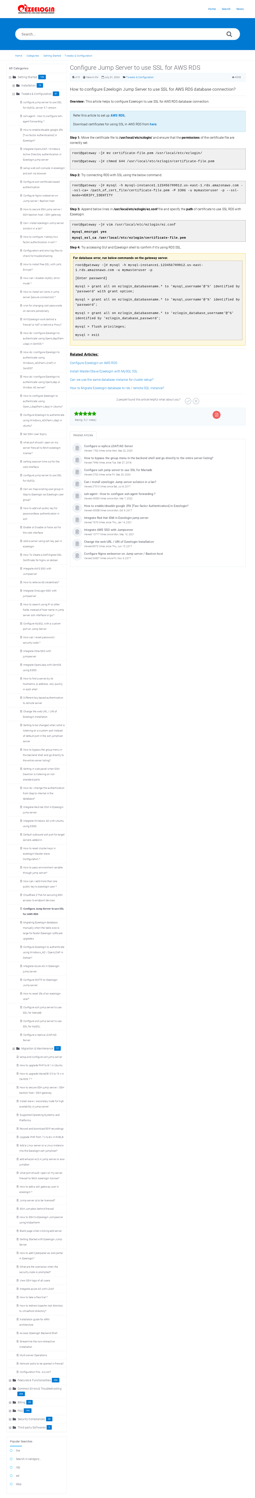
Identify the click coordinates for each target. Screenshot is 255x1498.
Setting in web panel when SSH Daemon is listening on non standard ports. (41, 774)
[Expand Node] (14, 85)
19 (40, 85)
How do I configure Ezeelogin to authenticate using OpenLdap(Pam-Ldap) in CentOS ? (43, 338)
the (18, 1450)
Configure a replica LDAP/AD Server (108, 446)
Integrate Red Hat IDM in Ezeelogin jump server (116, 518)
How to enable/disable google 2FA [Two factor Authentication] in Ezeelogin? (43, 135)
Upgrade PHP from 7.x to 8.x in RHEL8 (41, 1137)
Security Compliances (31, 1419)
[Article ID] (73, 77)
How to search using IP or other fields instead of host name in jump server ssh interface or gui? (43, 610)
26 (49, 1419)
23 (29, 1402)
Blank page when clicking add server (41, 1230)
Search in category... (28, 1459)
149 (27, 1410)
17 (57, 1048)
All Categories (18, 68)
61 (56, 93)
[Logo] (36, 9)
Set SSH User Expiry (35, 434)
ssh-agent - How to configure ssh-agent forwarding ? (119, 494)
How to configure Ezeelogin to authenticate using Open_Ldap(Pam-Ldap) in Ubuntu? (43, 401)
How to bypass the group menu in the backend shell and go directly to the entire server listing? (43, 755)
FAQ (20, 1410)
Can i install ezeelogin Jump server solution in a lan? (120, 482)
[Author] (84, 77)
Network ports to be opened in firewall (42, 1363)
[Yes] (187, 399)
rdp (18, 1467)
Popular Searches (21, 1441)
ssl (18, 1475)
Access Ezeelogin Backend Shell (38, 1333)
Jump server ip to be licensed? (37, 1200)
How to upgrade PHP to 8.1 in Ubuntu (41, 1065)
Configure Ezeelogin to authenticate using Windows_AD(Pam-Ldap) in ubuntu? (43, 420)
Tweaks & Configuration (78, 55)
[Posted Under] (124, 77)
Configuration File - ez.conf (35, 1371)
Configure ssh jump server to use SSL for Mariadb (118, 470)
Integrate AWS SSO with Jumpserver (108, 530)
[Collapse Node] (10, 77)
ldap (19, 1484)
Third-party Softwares (32, 1427)
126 (42, 77)
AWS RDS (118, 115)
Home (18, 55)
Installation (28, 85)
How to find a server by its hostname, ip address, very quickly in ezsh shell (43, 684)
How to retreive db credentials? (41, 582)
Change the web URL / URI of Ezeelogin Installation (119, 542)
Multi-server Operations (33, 1355)
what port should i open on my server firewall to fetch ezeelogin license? (42, 448)
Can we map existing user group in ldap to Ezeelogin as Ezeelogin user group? (43, 494)
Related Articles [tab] (83, 435)
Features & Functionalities (34, 1380)
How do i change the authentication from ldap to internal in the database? (43, 793)
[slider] (85, 413)
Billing (21, 1402)
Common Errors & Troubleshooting (40, 1388)
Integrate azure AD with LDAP (37, 1288)
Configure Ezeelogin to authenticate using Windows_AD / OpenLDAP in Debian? (43, 952)
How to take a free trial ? (34, 1297)
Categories (32, 55)
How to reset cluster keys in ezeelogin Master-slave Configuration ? (39, 854)
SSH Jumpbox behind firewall (37, 1208)
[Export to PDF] (216, 415)
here (153, 124)
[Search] (229, 34)
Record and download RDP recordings (42, 1128)
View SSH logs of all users (35, 1280)
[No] (195, 399)
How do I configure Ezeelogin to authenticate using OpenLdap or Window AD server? (41, 382)
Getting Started (52, 55)
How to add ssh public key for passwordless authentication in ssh (41, 513)
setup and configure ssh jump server (41, 1056)
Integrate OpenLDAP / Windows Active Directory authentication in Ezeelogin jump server (42, 154)
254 (56, 1380)
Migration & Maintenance (37, 1048)
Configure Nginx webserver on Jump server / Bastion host (123, 554)
